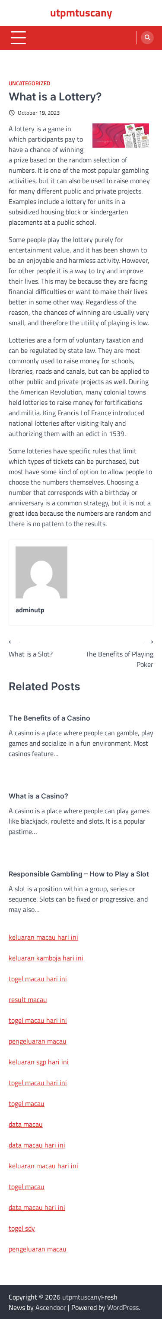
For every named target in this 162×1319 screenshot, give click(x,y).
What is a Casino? (38, 796)
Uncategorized (29, 83)
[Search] (147, 37)
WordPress (123, 1307)
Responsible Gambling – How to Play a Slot (79, 874)
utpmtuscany (81, 12)
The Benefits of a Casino (49, 718)
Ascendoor (50, 1307)
